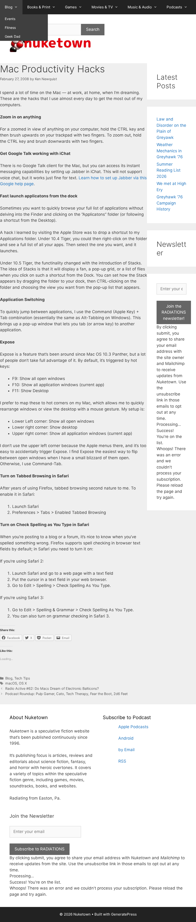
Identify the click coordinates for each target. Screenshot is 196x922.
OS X (23, 683)
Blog (8, 7)
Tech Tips (22, 678)
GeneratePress (124, 914)
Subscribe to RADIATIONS (40, 849)
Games (71, 7)
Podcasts (174, 7)
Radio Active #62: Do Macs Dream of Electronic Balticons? (52, 688)
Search (92, 29)
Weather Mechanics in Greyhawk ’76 (170, 150)
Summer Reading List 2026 (168, 170)
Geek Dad (12, 36)
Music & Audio (140, 7)
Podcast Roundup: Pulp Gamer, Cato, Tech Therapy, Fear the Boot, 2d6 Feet (66, 694)
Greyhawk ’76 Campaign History (170, 203)
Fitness (10, 28)
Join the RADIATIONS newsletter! (174, 312)
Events (10, 19)
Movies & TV (102, 7)
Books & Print (38, 7)
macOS (11, 683)
